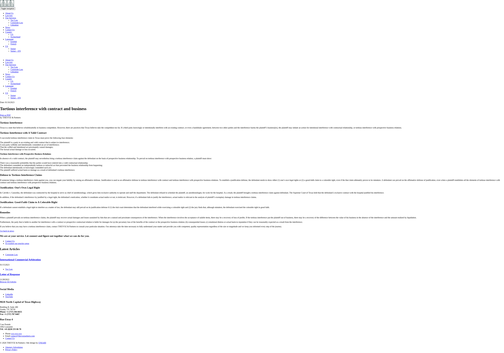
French (13, 44)
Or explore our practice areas (17, 243)
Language (9, 39)
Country (8, 32)
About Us (9, 13)
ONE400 (42, 343)
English (13, 41)
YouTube (9, 297)
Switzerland (15, 37)
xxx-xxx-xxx (16, 333)
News (7, 27)
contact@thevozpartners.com (23, 336)
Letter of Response (10, 274)
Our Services (10, 18)
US (11, 34)
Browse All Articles (8, 282)
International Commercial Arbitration (20, 259)
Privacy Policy (11, 350)
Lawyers (8, 15)
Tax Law (14, 20)
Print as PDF (5, 115)
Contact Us (10, 30)
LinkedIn (9, 294)
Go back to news (7, 231)
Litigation (14, 25)
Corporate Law (16, 23)
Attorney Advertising (14, 347)
